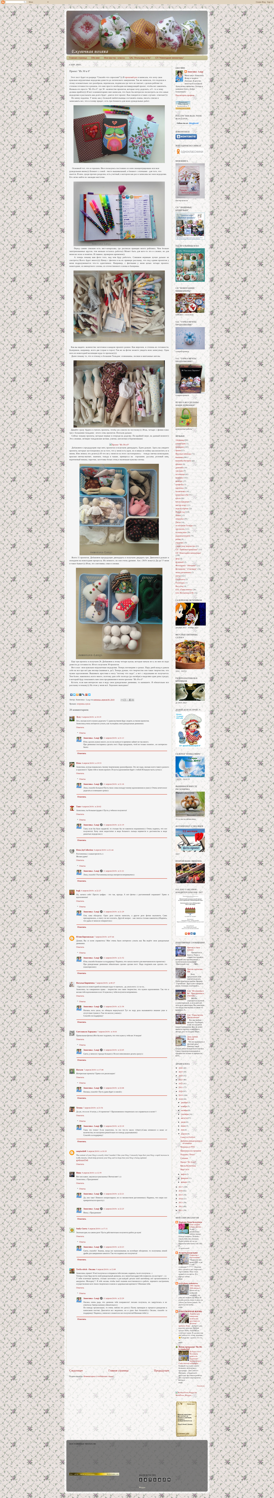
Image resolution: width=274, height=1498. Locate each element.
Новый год (180, 512)
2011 (181, 1210)
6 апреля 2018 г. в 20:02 (91, 806)
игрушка (80, 704)
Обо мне (95, 58)
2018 (181, 1099)
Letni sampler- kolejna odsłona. (196, 1225)
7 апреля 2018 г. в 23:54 (93, 1107)
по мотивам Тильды (184, 525)
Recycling (180, 586)
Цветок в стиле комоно (193, 948)
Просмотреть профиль (185, 95)
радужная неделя (183, 536)
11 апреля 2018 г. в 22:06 (113, 1088)
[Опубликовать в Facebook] (130, 700)
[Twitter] (74, 695)
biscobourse (180, 579)
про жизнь (180, 529)
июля (183, 1122)
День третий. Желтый (192, 1037)
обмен (178, 515)
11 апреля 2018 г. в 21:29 (113, 911)
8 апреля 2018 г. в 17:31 (98, 1228)
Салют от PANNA (187, 1137)
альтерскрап (181, 443)
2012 (181, 1206)
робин (178, 539)
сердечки (179, 542)
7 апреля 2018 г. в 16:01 (107, 1031)
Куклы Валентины (188, 1165)
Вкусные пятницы (183, 454)
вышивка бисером (183, 460)
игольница (180, 474)
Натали (79, 1069)
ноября (184, 1106)
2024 (181, 1075)
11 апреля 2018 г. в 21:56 (113, 1006)
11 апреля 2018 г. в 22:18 (113, 1126)
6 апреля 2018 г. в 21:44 (103, 850)
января (184, 1182)
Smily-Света (81, 1228)
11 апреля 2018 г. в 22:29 (113, 1298)
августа (184, 1118)
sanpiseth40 (81, 1151)
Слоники (184, 1158)
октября (184, 1110)
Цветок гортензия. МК (195, 970)
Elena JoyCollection (84, 849)
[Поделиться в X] (127, 700)
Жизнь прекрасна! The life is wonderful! (190, 1348)
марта (183, 1174)
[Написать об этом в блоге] (124, 700)
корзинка (179, 488)
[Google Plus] (86, 695)
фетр (178, 558)
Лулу (78, 717)
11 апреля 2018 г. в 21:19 (113, 824)
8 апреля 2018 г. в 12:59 (91, 1172)
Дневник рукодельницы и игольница (191, 1142)
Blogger (142, 1487)
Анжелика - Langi (91, 738)
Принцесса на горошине (190, 1150)
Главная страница (78, 58)
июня (183, 1126)
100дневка (180, 440)
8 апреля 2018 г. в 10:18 (97, 1151)
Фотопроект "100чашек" (186, 565)
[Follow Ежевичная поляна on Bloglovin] (188, 124)
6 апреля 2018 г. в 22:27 (91, 890)
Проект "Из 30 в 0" (188, 1162)
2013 (181, 1202)
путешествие (181, 532)
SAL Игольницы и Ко (185, 593)
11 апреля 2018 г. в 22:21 (113, 1193)
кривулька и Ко (182, 495)
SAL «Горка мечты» (184, 589)
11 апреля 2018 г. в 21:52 (113, 957)
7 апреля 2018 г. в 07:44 (104, 936)
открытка (179, 519)
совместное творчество (185, 546)
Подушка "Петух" (188, 1154)
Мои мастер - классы (114, 58)
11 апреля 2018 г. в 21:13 (113, 738)
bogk (78, 890)
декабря (184, 1102)
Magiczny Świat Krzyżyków (190, 1222)
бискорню (180, 447)
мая (182, 1129)
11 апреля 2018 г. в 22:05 (113, 1050)
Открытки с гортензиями (195, 1256)
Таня (78, 806)
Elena (78, 763)
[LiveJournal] (83, 695)
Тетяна (79, 1107)
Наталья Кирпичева (85, 982)
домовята (179, 467)
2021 (181, 1087)
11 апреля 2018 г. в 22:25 (113, 1208)
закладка (179, 471)
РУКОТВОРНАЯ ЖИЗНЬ (190, 1311)
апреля (184, 1133)
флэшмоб (180, 562)
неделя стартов (182, 508)
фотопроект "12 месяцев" (186, 569)
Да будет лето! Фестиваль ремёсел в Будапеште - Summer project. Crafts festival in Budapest (190, 1357)
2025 (181, 1071)
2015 (181, 1194)
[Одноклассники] (77, 695)
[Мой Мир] (80, 695)
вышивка (179, 457)
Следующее (76, 1370)
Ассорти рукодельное (188, 1252)
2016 (181, 1190)
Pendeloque (180, 582)
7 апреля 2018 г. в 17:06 (93, 1069)
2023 (181, 1079)
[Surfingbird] (89, 695)
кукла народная (182, 501)
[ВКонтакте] (71, 695)
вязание (179, 464)
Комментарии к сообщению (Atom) (98, 1376)
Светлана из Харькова (86, 1031)
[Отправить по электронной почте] (122, 700)
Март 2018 (184, 1169)
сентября (185, 1114)
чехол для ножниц (183, 572)
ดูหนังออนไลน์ (82, 1160)
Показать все (201, 1386)
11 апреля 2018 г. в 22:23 (113, 1247)
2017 (181, 1187)
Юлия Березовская (85, 936)
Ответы (82, 733)
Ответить (80, 727)
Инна (78, 1172)
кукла (87, 704)
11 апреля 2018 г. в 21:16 (113, 784)
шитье (178, 576)
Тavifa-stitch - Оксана (85, 1269)
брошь (178, 450)
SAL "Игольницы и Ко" (140, 58)
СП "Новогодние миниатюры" (169, 58)
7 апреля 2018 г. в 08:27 (105, 983)
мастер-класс (181, 505)
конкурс (179, 481)
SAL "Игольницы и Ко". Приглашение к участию (195, 993)
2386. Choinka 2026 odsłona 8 (195, 1286)
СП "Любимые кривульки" (187, 549)
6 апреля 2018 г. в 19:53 (91, 763)
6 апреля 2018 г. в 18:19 (91, 717)
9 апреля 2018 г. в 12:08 (106, 1269)
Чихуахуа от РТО (187, 1147)
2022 (181, 1083)
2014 (181, 1198)
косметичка (180, 491)
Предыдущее (161, 1370)
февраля (184, 1178)
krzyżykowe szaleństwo (188, 1283)
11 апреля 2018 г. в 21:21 (113, 871)
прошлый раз (131, 77)
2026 (181, 1068)
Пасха (178, 522)
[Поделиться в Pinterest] (132, 700)
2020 (181, 1091)
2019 (181, 1095)
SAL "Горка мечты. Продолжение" (195, 1016)
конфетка (179, 484)
